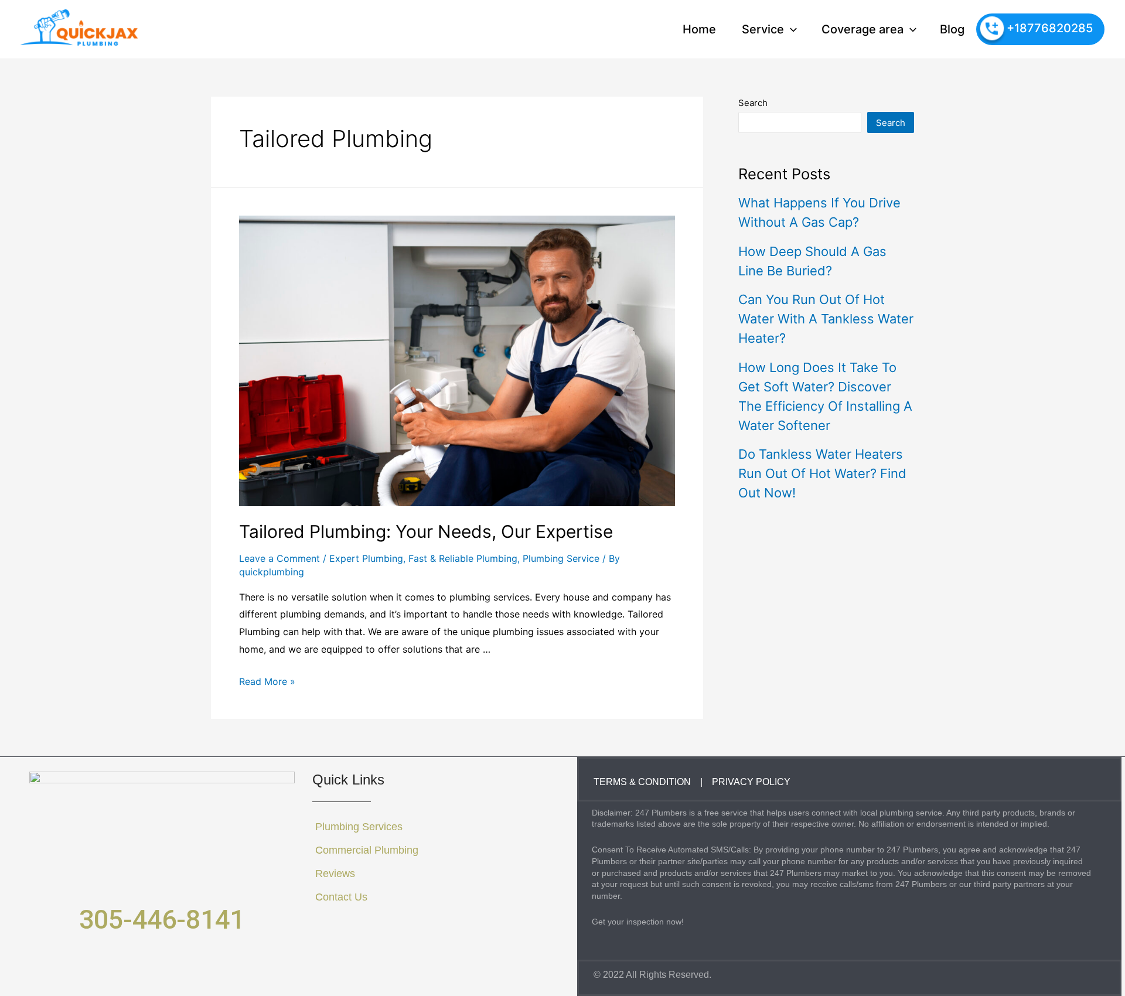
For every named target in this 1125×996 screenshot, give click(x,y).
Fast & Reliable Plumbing (462, 558)
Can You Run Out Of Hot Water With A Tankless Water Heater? (825, 319)
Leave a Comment (279, 558)
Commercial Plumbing (366, 850)
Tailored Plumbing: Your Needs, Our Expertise (426, 531)
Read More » (267, 681)
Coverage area (862, 29)
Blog (952, 29)
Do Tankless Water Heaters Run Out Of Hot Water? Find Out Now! (822, 473)
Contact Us (341, 897)
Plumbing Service (561, 558)
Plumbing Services (359, 827)
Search (753, 102)
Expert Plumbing (366, 558)
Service (763, 29)
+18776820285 (1050, 28)
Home (699, 29)
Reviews (335, 873)
